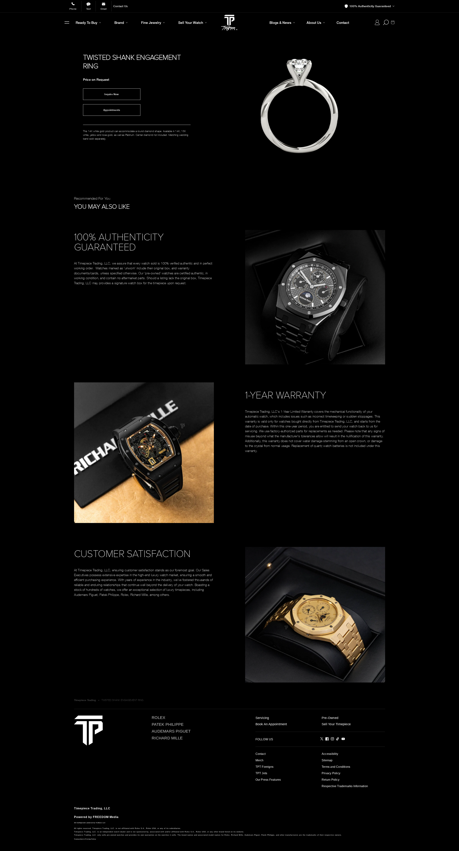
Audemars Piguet (171, 731)
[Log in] (377, 22)
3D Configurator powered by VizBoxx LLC (89, 822)
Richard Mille (167, 738)
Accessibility (330, 753)
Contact (260, 753)
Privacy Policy (331, 773)
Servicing (262, 718)
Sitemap (327, 760)
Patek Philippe (168, 724)
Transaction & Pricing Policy (85, 839)
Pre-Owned (330, 718)
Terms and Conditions (336, 766)
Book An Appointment (271, 724)
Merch (259, 760)
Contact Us (120, 6)
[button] (67, 22)
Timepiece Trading (85, 700)
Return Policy (330, 779)
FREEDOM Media (106, 817)
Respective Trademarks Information (345, 786)
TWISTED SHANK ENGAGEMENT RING (122, 700)
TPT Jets (261, 773)
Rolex (158, 718)
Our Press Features (268, 779)
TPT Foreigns (264, 766)
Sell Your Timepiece (336, 724)
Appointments (111, 110)
